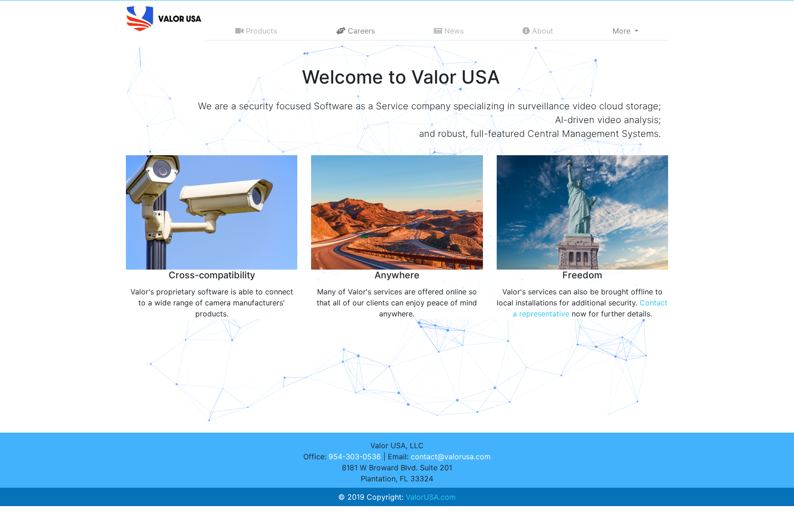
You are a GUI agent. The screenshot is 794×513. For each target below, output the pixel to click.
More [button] (623, 30)
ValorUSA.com (431, 497)
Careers (360, 30)
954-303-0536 (355, 456)
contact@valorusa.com (451, 456)
